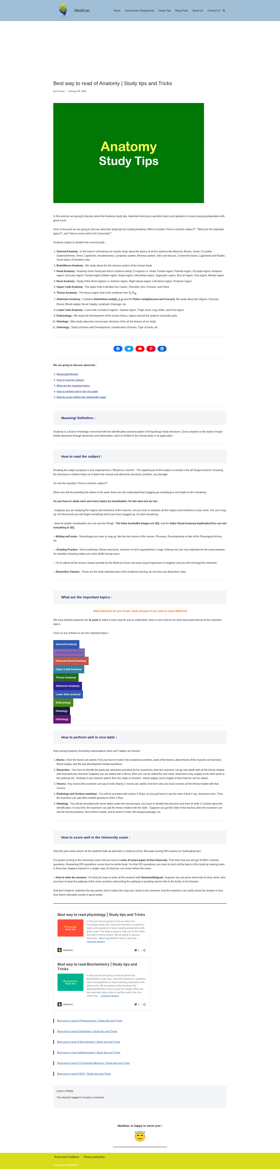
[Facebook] (117, 349)
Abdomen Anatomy (68, 686)
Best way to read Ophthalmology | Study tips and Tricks (88, 1052)
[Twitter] (129, 349)
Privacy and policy (94, 1157)
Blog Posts (181, 10)
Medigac (60, 91)
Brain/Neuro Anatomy (69, 652)
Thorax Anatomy (66, 677)
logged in (76, 1097)
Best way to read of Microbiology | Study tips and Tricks (88, 1042)
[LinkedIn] (162, 349)
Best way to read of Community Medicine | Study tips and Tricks (93, 1063)
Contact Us (214, 10)
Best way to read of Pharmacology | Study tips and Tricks (89, 1020)
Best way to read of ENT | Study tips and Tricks (84, 1073)
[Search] (224, 10)
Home (117, 10)
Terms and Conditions (66, 1157)
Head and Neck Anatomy (71, 660)
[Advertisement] (140, 45)
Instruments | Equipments (139, 10)
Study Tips (165, 10)
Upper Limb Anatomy (69, 669)
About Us (197, 10)
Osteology (62, 719)
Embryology (63, 702)
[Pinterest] (151, 349)
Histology (62, 711)
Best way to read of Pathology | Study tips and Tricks (87, 1031)
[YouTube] (140, 349)
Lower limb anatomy (68, 694)
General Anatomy (66, 644)
